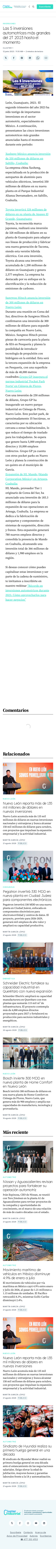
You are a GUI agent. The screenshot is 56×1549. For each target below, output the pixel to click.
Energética (9, 979)
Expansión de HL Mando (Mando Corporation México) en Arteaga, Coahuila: (26, 479)
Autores (34, 1536)
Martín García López (14, 840)
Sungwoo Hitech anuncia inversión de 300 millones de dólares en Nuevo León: (27, 302)
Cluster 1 (8, 48)
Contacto (28, 1532)
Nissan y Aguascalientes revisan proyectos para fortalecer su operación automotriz (28, 1185)
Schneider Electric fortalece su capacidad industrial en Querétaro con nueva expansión (27, 987)
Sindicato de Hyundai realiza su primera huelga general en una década (27, 1450)
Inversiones (9, 23)
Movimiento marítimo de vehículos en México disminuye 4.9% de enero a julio (26, 1274)
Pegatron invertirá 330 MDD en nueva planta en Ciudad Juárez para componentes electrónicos (27, 895)
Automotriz (9, 1177)
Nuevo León (9, 799)
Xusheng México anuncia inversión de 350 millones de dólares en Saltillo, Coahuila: (28, 158)
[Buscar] (33, 7)
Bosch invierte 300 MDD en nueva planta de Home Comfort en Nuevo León (27, 1082)
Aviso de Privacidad (17, 1536)
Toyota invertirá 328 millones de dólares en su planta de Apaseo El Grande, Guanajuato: (26, 214)
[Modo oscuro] (30, 6)
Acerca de (40, 1532)
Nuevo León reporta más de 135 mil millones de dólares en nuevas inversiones (27, 807)
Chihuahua (9, 887)
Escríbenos (46, 1536)
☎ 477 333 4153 (29, 1539)
